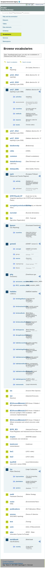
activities (18, 97)
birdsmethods (20, 313)
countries (19, 108)
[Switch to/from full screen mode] (33, 5)
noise (12, 502)
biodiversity (14, 146)
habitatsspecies (20, 379)
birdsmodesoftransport (20, 322)
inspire (12, 437)
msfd (12, 494)
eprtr (12, 174)
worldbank (14, 539)
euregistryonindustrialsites (17, 205)
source (18, 258)
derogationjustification (20, 335)
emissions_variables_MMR (20, 281)
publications (15, 509)
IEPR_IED (14, 429)
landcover (14, 444)
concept (18, 249)
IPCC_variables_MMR (20, 285)
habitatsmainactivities (20, 357)
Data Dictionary (18, 13)
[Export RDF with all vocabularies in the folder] (39, 92)
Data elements (7, 27)
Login (29, 4)
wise (12, 532)
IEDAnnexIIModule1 (17, 403)
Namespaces (7, 41)
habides (13, 291)
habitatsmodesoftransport (20, 371)
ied (11, 396)
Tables (5, 23)
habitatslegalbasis (20, 349)
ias (11, 391)
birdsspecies (20, 330)
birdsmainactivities (20, 306)
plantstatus (19, 481)
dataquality (14, 169)
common (13, 156)
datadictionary (15, 161)
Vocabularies (7, 34)
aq (11, 68)
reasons (18, 120)
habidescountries (20, 343)
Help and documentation (10, 16)
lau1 (11, 451)
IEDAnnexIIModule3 (17, 411)
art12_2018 (14, 82)
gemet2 (13, 244)
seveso (13, 514)
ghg (11, 274)
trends (18, 125)
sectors (18, 488)
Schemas (5, 31)
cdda (12, 151)
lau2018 (13, 462)
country (18, 546)
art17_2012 (14, 131)
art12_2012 (14, 75)
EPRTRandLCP (16, 196)
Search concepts (26, 62)
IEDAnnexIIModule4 (17, 420)
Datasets (5, 20)
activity (18, 181)
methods (18, 113)
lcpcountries (20, 476)
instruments (19, 384)
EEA (11, 2)
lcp (11, 469)
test (11, 522)
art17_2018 (14, 138)
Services (5, 38)
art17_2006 (14, 90)
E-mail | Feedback (8, 561)
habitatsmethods (20, 363)
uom (12, 527)
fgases (12, 225)
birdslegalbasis (20, 299)
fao (11, 218)
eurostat (13, 213)
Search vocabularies (12, 62)
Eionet (10, 13)
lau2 (11, 457)
